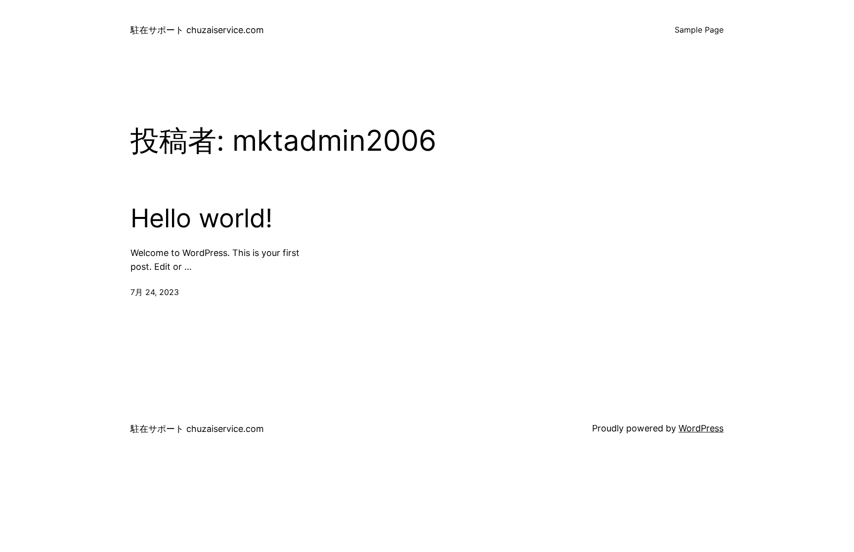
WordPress (701, 428)
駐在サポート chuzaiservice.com (197, 30)
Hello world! (201, 218)
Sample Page (699, 30)
